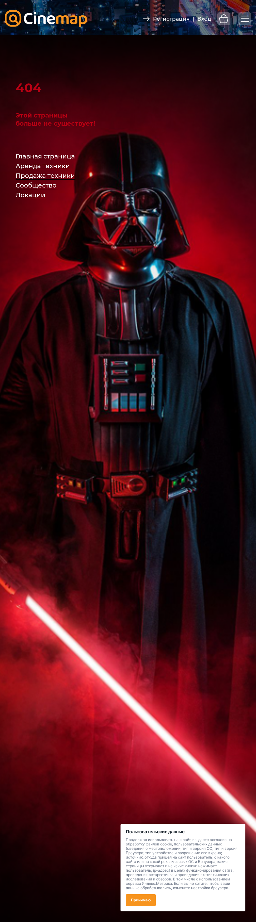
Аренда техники (43, 166)
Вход (204, 19)
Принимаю (141, 900)
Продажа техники (45, 175)
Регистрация (171, 19)
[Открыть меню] (244, 18)
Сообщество (36, 185)
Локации (30, 195)
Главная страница (45, 156)
